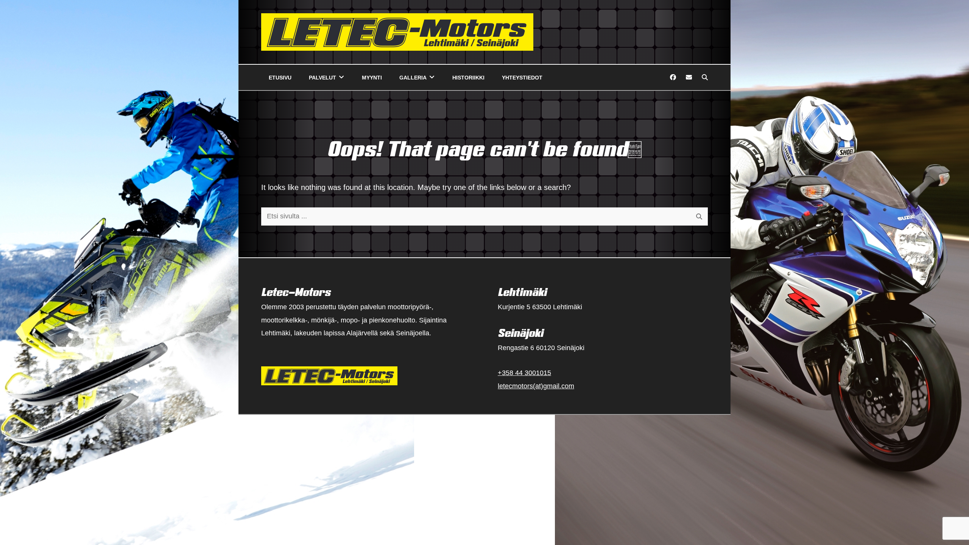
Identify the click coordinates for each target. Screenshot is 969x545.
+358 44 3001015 (524, 373)
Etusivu (280, 78)
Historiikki (468, 78)
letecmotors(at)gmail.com (536, 386)
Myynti (372, 78)
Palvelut (322, 78)
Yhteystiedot (522, 78)
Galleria (413, 78)
